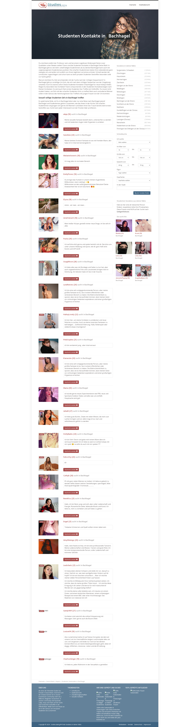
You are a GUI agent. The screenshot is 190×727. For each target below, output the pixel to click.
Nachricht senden (70, 129)
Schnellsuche (76, 691)
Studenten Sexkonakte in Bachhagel (73, 681)
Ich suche (120, 139)
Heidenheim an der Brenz (133, 125)
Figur (119, 169)
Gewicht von (121, 162)
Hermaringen (133, 79)
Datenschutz (138, 724)
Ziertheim (133, 82)
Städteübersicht (144, 5)
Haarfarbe (120, 177)
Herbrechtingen (133, 113)
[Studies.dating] (52, 5)
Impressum (147, 724)
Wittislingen (133, 92)
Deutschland (50, 681)
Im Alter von (121, 146)
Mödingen (133, 98)
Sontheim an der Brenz (133, 104)
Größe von (121, 154)
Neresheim (133, 122)
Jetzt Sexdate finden (142, 193)
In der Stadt (121, 185)
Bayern (58, 681)
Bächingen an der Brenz (133, 101)
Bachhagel (82, 114)
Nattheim (133, 107)
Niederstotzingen (133, 116)
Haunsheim (133, 76)
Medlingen (133, 89)
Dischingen (133, 95)
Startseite (132, 5)
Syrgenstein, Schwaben (133, 70)
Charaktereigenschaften (79, 695)
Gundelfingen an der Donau (133, 110)
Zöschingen (133, 73)
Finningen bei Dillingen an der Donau (133, 129)
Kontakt (130, 724)
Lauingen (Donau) (133, 119)
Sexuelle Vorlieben (77, 697)
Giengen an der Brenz (133, 85)
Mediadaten (122, 724)
